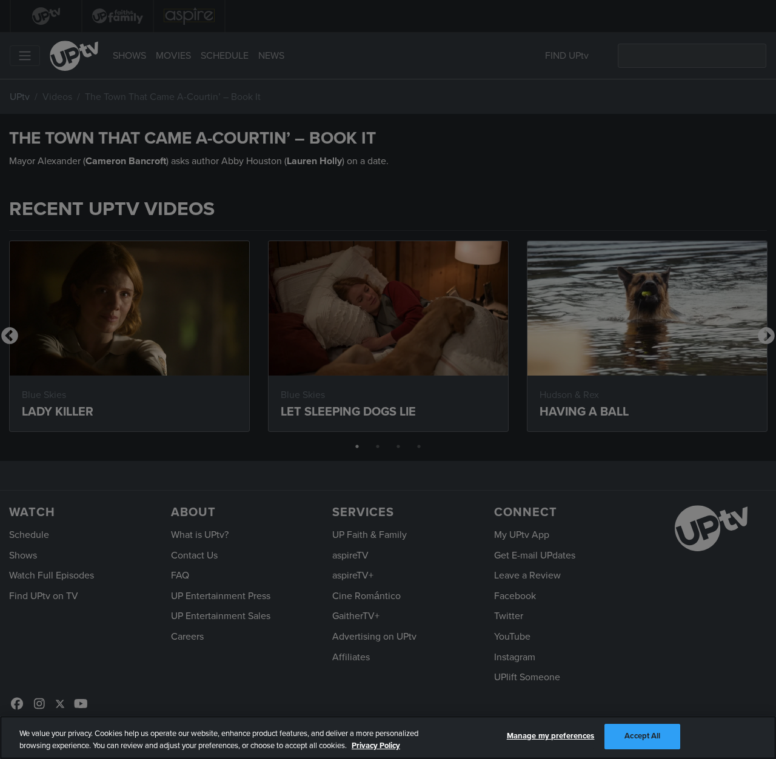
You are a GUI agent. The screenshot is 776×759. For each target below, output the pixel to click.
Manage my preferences (551, 736)
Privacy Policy (376, 746)
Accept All (642, 736)
